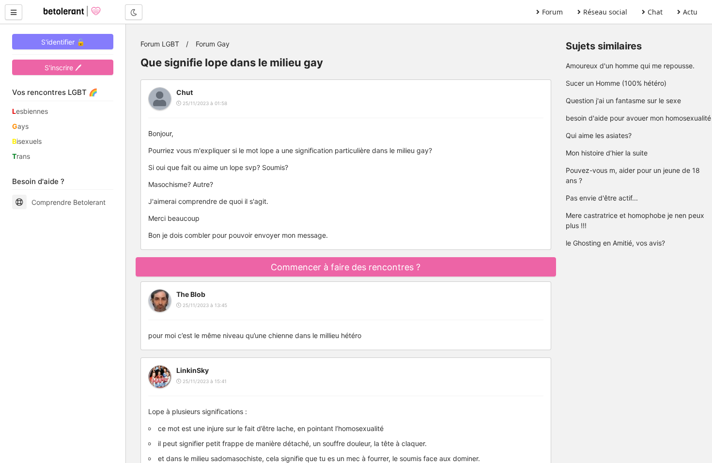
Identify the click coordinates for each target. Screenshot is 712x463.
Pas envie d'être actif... (602, 198)
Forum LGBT (159, 44)
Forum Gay (213, 44)
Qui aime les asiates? (599, 135)
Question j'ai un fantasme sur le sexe (623, 100)
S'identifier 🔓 (63, 42)
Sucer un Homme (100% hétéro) (616, 83)
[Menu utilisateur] (13, 12)
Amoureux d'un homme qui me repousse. (630, 66)
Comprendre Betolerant (68, 202)
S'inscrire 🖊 (63, 67)
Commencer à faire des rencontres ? (345, 267)
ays (20, 126)
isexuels (27, 141)
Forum (552, 11)
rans (21, 156)
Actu (690, 11)
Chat (655, 11)
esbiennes (30, 111)
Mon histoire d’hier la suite (607, 153)
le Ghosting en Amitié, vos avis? (615, 243)
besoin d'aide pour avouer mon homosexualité (638, 118)
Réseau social (605, 11)
